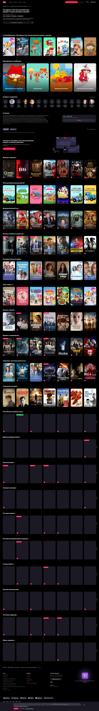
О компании (5, 674)
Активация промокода (31, 683)
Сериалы (28, 678)
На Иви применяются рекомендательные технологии (14, 686)
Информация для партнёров (9, 679)
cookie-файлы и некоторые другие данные (59, 703)
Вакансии (5, 676)
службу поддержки (29, 708)
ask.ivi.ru (52, 685)
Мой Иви (28, 674)
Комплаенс (5, 688)
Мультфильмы (29, 679)
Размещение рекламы (7, 681)
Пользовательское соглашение (9, 683)
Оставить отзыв (6, 689)
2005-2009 (6, 14)
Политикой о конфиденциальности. (21, 706)
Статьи (28, 681)
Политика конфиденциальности (9, 684)
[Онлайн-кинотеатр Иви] (5, 2)
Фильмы (28, 676)
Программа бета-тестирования (9, 678)
